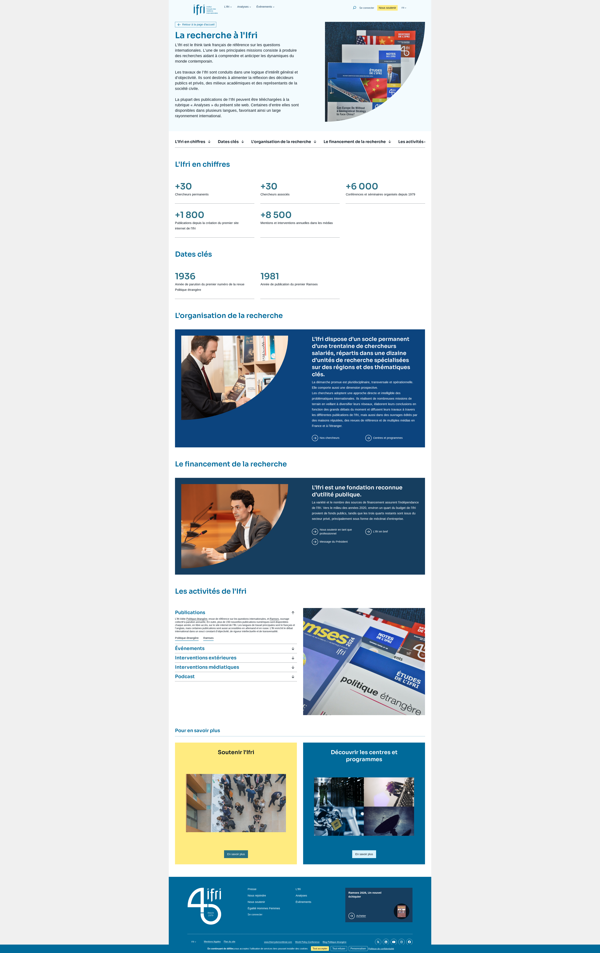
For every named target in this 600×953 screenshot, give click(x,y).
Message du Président (334, 541)
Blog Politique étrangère (334, 942)
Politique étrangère (187, 638)
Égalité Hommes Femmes (264, 908)
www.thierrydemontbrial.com (278, 942)
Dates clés (228, 141)
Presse (252, 889)
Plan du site (229, 941)
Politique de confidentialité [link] (381, 948)
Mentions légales (212, 941)
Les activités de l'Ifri (418, 141)
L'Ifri (226, 6)
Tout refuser (338, 948)
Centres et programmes (388, 437)
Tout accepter (319, 948)
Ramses (208, 638)
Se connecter (366, 8)
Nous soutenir (387, 7)
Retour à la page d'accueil (198, 24)
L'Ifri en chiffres (190, 141)
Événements (264, 6)
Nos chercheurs (329, 437)
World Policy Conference (307, 942)
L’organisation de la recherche (281, 141)
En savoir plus (236, 854)
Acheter (361, 915)
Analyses (243, 6)
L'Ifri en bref (380, 531)
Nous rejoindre (257, 895)
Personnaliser (358, 948)
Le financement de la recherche (355, 141)
